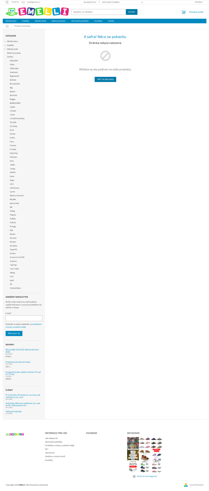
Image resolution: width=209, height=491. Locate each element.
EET (46, 449)
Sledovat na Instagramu (147, 476)
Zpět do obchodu (105, 79)
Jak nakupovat (89, 2)
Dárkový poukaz (14, 53)
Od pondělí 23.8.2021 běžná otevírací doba (22, 350)
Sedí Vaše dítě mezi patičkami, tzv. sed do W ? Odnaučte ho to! (23, 404)
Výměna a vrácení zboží (55, 456)
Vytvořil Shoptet (197, 485)
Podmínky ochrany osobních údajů (59, 445)
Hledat (131, 12)
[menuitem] (11, 21)
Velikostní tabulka (14, 411)
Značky (10, 56)
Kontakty (49, 460)
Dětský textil (12, 49)
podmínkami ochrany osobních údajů (24, 326)
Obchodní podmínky (111, 2)
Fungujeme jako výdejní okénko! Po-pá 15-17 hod (23, 373)
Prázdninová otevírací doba (18, 362)
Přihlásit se (14, 333)
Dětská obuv (12, 41)
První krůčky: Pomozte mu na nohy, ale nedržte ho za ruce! (23, 396)
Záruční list (49, 452)
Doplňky (10, 45)
